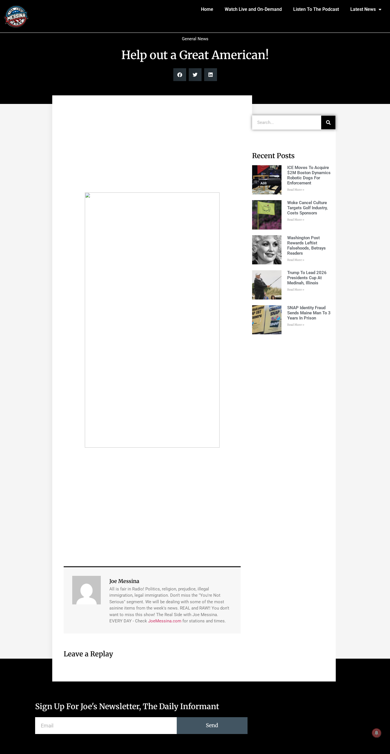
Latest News (363, 9)
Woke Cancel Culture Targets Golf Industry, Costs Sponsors (307, 208)
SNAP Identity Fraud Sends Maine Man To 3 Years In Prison (309, 313)
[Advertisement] (152, 147)
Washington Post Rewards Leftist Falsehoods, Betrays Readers (306, 245)
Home (207, 9)
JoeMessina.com (164, 621)
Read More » (295, 190)
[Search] (328, 122)
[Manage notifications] (376, 732)
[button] (179, 74)
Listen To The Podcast (316, 9)
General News (195, 38)
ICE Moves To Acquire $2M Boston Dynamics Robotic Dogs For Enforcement (309, 175)
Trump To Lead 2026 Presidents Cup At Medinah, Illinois (307, 277)
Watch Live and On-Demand (253, 9)
